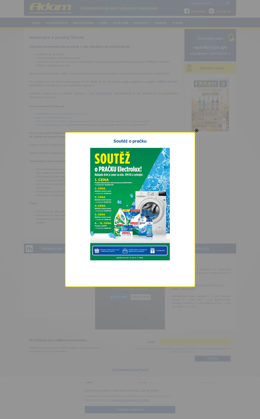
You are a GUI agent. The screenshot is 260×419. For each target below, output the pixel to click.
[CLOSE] (196, 130)
